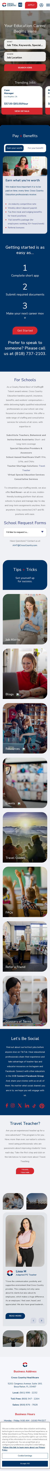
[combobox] (25, 57)
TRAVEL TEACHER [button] (25, 1171)
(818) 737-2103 (30, 353)
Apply (31, 5)
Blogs (10, 694)
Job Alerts (13, 640)
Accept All (25, 1463)
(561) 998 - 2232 (28, 1392)
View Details (22, 111)
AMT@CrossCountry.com (24, 545)
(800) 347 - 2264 (30, 1398)
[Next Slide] (41, 1320)
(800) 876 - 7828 (29, 1404)
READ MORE (15, 1316)
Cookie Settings (25, 1456)
